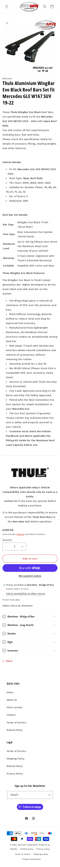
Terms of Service (16, 722)
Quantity (7, 540)
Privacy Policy (15, 773)
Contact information (31, 859)
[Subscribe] (49, 795)
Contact (11, 715)
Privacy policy (43, 849)
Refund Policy (15, 730)
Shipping (20, 534)
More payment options (30, 576)
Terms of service (22, 854)
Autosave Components (28, 845)
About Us (12, 700)
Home (10, 692)
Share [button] (9, 661)
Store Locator (15, 707)
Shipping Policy (15, 758)
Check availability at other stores (25, 593)
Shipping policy (41, 854)
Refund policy (26, 849)
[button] (6, 6)
